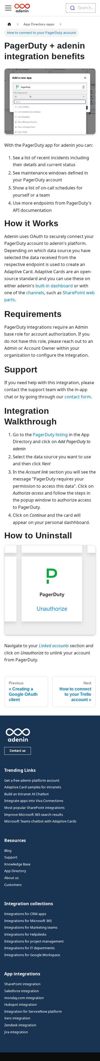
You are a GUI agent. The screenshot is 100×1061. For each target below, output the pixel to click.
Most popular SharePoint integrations (34, 807)
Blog (7, 850)
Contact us (18, 751)
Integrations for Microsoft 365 (28, 920)
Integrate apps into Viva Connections (33, 800)
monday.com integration (24, 997)
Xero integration (17, 1018)
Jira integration (16, 1032)
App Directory (15, 870)
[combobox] (81, 8)
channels (35, 293)
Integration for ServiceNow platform (33, 1011)
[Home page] (9, 24)
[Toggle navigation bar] (8, 8)
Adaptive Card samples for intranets (32, 787)
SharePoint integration (22, 983)
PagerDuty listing (50, 435)
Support (10, 857)
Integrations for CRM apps (25, 913)
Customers (13, 884)
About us (11, 877)
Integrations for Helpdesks (25, 934)
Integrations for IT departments (29, 947)
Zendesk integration (20, 1025)
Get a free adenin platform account (31, 780)
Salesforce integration (21, 990)
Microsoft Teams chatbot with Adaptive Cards (40, 821)
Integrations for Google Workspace (32, 954)
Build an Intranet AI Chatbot (26, 794)
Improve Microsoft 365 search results (33, 814)
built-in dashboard (54, 286)
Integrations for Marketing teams (30, 927)
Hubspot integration (20, 1004)
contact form (78, 397)
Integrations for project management (34, 941)
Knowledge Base (17, 864)
